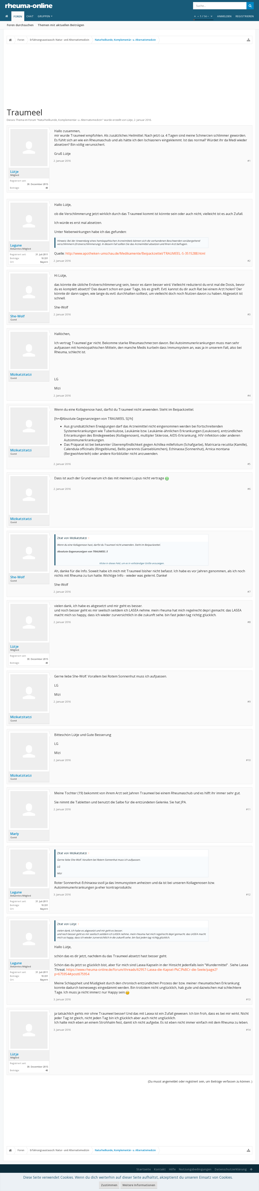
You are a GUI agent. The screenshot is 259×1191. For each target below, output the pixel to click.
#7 (249, 591)
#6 (249, 489)
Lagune (16, 245)
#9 (249, 701)
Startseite (143, 1169)
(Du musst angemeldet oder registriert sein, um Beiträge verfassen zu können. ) (200, 1081)
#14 (248, 1029)
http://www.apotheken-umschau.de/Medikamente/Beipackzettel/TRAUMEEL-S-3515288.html (135, 253)
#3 (249, 314)
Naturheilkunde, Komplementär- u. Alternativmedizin (70, 120)
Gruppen (44, 16)
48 (47, 187)
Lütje (130, 120)
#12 (248, 894)
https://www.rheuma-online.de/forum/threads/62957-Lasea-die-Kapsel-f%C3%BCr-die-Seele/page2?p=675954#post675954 (136, 971)
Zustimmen (109, 1185)
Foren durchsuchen (20, 25)
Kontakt (160, 1169)
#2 (249, 261)
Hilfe (172, 1169)
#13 (248, 999)
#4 (249, 395)
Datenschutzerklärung (231, 1169)
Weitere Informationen (138, 1185)
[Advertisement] (129, 75)
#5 (249, 464)
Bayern (44, 261)
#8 (249, 622)
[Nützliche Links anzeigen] (248, 40)
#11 (248, 809)
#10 (248, 760)
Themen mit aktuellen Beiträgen (61, 25)
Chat (30, 16)
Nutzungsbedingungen (195, 1169)
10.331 (44, 258)
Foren (18, 16)
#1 (249, 161)
